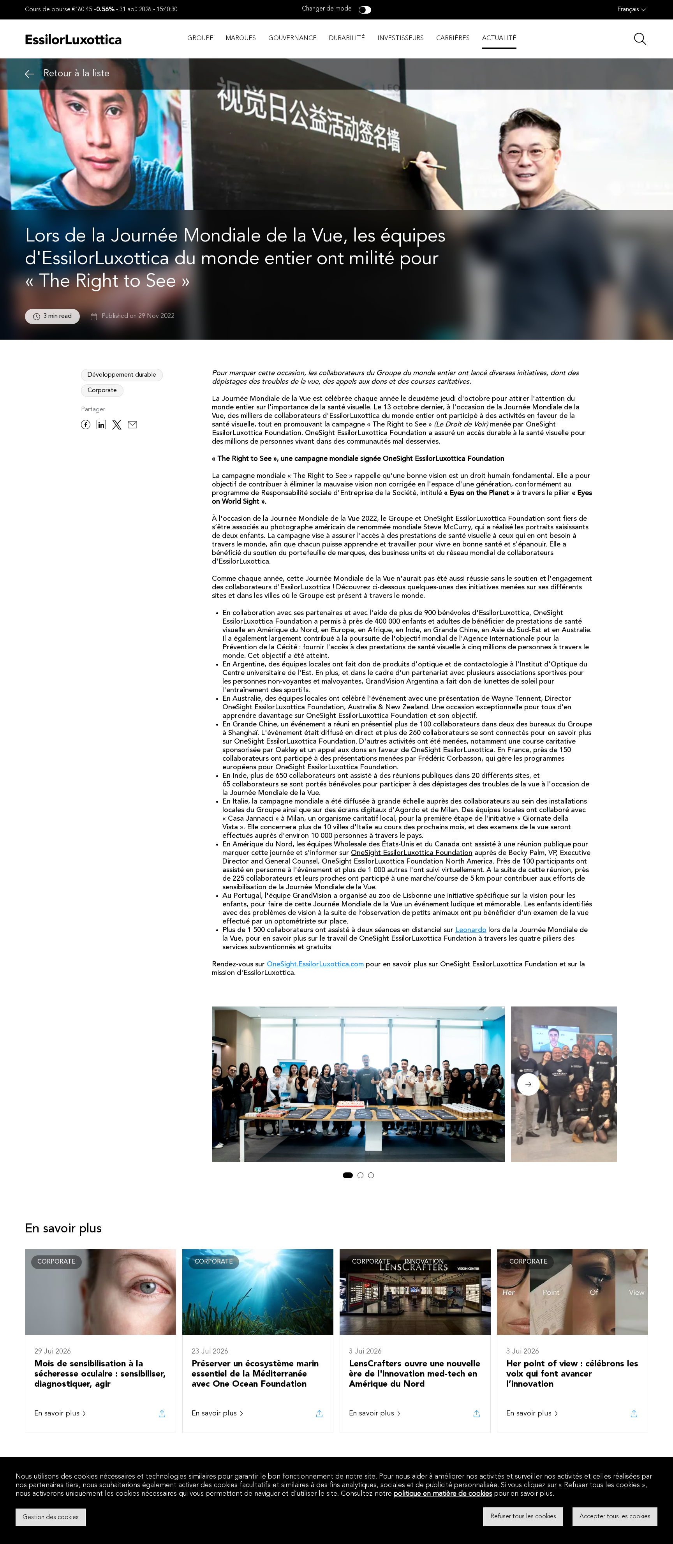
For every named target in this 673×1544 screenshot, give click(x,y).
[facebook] (85, 426)
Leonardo (470, 930)
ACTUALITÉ (499, 38)
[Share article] (162, 1413)
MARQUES (241, 38)
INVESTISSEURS (400, 38)
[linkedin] (101, 426)
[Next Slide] (528, 1084)
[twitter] (117, 426)
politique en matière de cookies (443, 1493)
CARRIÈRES (453, 38)
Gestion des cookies (51, 1517)
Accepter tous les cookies (615, 1517)
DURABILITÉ (347, 38)
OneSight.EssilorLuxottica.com (315, 964)
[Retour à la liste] (29, 74)
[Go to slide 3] (371, 1175)
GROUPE (200, 38)
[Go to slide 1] (348, 1175)
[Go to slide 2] (360, 1175)
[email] (132, 426)
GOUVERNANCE (292, 38)
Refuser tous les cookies (523, 1517)
